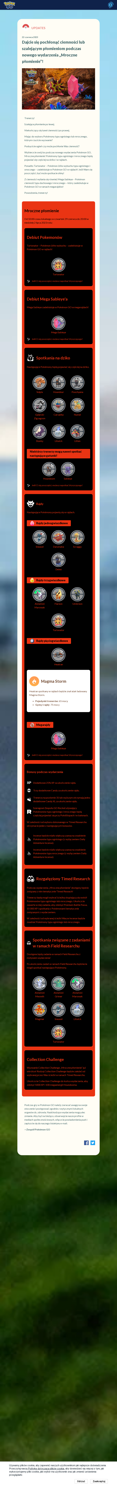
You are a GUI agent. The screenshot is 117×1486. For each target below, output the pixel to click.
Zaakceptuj (99, 1481)
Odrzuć (81, 1481)
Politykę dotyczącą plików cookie (46, 1468)
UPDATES (38, 28)
